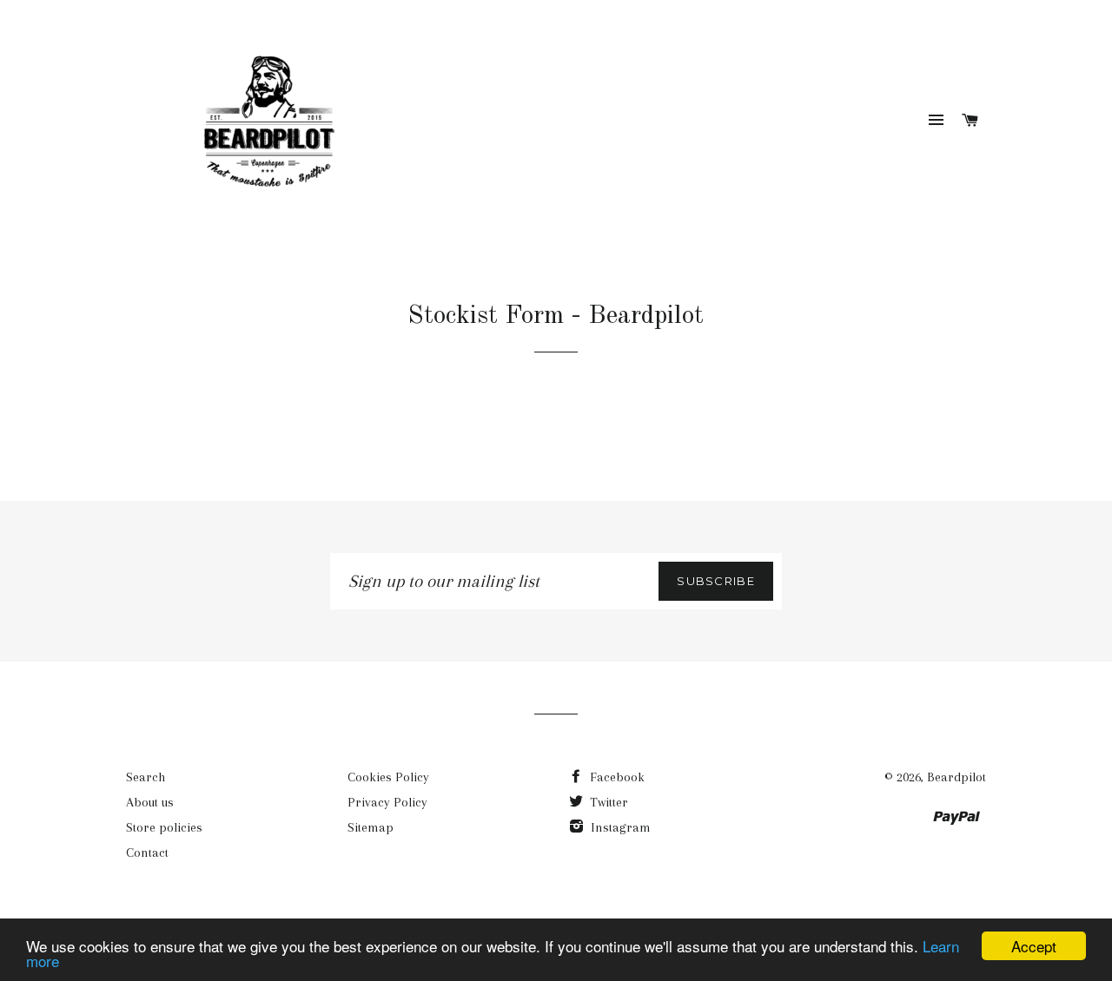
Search (145, 777)
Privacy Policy (387, 802)
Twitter (607, 802)
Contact (147, 852)
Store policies (164, 827)
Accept (1033, 946)
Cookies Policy (388, 777)
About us (150, 802)
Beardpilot (956, 777)
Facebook (615, 777)
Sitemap (371, 827)
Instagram (619, 827)
